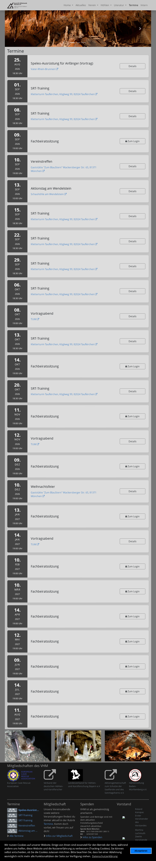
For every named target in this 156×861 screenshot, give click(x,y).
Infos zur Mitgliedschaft (59, 836)
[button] (140, 28)
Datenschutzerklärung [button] (105, 856)
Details (132, 66)
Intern (144, 5)
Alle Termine (16, 836)
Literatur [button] (119, 5)
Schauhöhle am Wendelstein (47, 194)
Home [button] (67, 5)
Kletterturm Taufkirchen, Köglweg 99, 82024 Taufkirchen (63, 94)
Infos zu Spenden (92, 837)
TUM (34, 319)
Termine (133, 5)
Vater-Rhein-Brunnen (43, 69)
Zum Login (133, 141)
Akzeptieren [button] (141, 850)
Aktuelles (81, 5)
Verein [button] (92, 5)
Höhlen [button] (105, 5)
